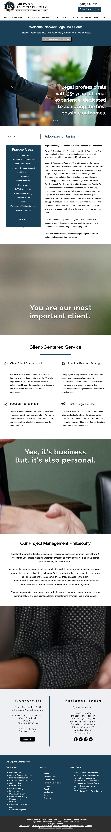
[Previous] (12, 86)
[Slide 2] (55, 120)
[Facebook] (76, 739)
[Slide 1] (53, 120)
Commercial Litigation (18, 778)
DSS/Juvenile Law (17, 794)
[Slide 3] (57, 120)
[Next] (99, 86)
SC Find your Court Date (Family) (88, 791)
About (46, 789)
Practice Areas (50, 777)
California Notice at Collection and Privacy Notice (72, 826)
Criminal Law (15, 786)
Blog (46, 795)
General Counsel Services (20, 775)
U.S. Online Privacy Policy (42, 826)
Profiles (47, 786)
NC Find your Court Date (84, 778)
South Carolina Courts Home (86, 780)
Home (46, 773)
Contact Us (48, 792)
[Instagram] (86, 739)
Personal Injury (15, 799)
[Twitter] (81, 739)
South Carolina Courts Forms (86, 783)
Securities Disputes (17, 810)
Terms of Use (67, 828)
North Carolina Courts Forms (86, 775)
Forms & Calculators (52, 783)
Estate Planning (16, 788)
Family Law (14, 791)
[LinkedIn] (91, 739)
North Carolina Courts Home (86, 772)
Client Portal (49, 780)
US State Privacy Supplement (49, 828)
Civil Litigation (15, 783)
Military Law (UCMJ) (18, 796)
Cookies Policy (24, 826)
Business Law (15, 772)
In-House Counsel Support (20, 780)
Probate (12, 802)
